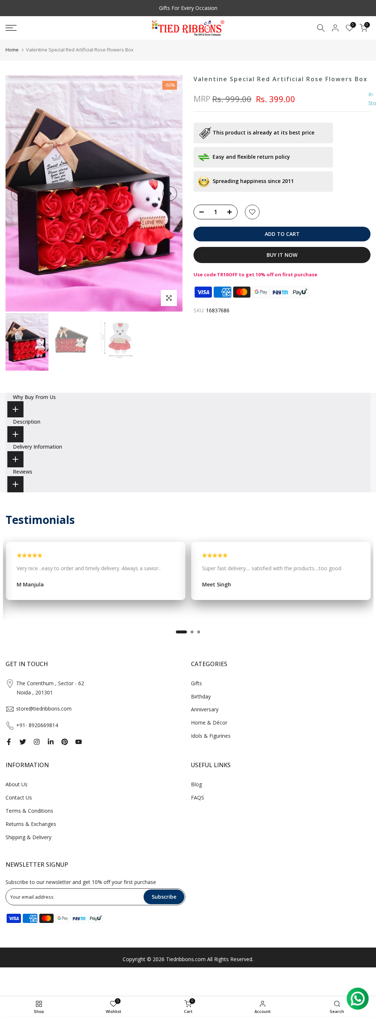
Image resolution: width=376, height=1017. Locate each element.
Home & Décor (209, 722)
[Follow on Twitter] (22, 741)
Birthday (201, 696)
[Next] (169, 193)
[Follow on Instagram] (36, 741)
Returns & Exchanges (31, 823)
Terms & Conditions (29, 810)
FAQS (197, 797)
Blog (196, 784)
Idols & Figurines (211, 735)
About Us (17, 784)
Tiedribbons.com (186, 959)
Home (12, 49)
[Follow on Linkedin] (50, 741)
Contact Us (19, 797)
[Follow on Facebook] (9, 741)
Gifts (196, 683)
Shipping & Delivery (28, 837)
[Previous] (18, 193)
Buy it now (282, 254)
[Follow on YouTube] (78, 741)
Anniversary (204, 709)
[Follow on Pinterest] (64, 741)
